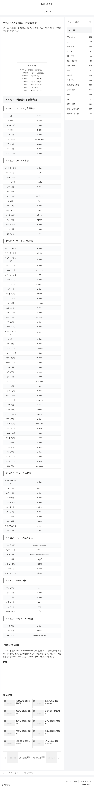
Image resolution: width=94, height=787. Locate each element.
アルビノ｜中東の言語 (30, 88)
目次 (29, 66)
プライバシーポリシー (85, 781)
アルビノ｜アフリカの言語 (32, 82)
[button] (90, 22)
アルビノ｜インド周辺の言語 (32, 85)
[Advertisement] (32, 47)
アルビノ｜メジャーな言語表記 (33, 73)
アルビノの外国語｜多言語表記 (32, 70)
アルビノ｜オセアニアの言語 (32, 90)
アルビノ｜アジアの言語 (31, 76)
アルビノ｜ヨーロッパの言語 (32, 79)
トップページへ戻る (71, 781)
